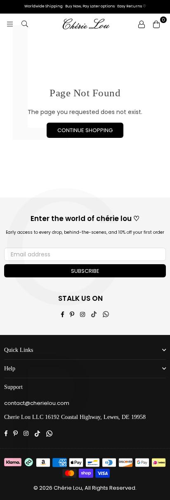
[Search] (24, 24)
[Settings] (141, 24)
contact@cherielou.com (36, 403)
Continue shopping (85, 130)
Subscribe (85, 271)
